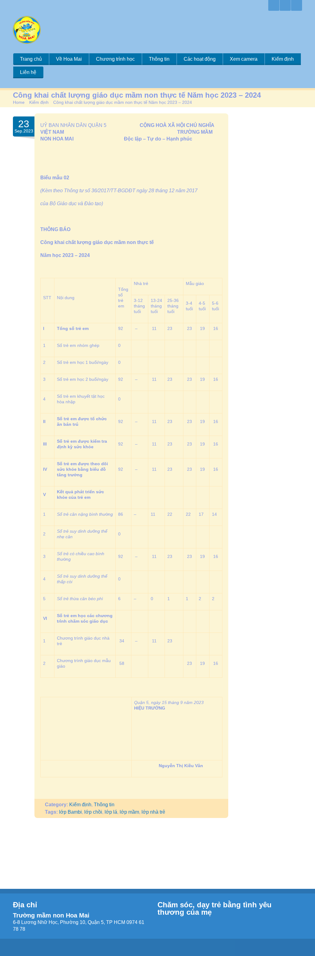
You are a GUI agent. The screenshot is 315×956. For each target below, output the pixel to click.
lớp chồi (93, 812)
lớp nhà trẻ (153, 812)
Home (19, 102)
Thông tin (159, 59)
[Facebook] (285, 5)
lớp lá (111, 812)
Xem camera (243, 59)
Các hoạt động (200, 59)
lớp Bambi (70, 812)
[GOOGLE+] (273, 5)
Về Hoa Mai (69, 59)
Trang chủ (31, 59)
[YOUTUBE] (296, 5)
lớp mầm (129, 812)
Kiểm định (283, 59)
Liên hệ (28, 72)
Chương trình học (115, 59)
